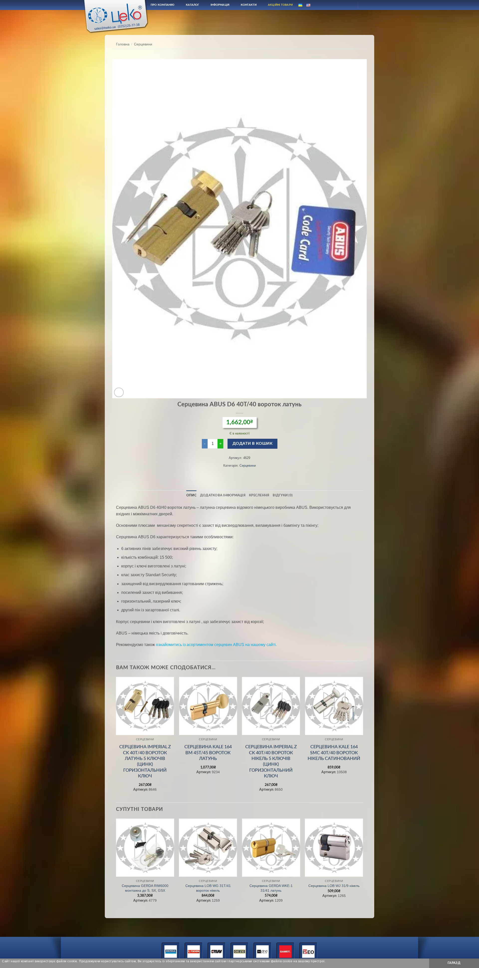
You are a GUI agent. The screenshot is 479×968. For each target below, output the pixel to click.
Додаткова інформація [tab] (222, 495)
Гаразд (454, 963)
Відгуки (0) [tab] (283, 495)
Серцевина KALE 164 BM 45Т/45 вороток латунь (208, 753)
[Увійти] (349, 5)
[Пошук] (338, 4)
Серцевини (143, 44)
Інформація (220, 4)
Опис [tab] (191, 495)
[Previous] (116, 739)
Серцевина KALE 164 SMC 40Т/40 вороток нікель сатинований (334, 753)
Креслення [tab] (259, 495)
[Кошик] (365, 5)
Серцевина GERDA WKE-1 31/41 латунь (271, 888)
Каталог (192, 4)
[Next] (362, 739)
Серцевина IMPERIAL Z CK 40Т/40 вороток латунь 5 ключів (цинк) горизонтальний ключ (145, 761)
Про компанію (163, 4)
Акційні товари (280, 4)
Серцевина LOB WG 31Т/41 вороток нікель (208, 888)
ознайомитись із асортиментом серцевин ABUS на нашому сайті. (216, 645)
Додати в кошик (253, 443)
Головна (122, 44)
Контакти (249, 4)
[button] (119, 392)
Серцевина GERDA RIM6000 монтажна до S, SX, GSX (145, 888)
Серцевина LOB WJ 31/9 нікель (333, 886)
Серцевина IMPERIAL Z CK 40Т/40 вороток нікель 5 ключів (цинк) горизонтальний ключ (271, 761)
